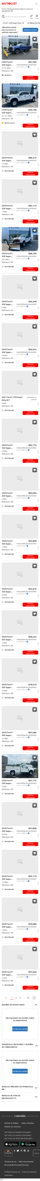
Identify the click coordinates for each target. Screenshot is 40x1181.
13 (28, 997)
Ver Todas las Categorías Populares (18, 1138)
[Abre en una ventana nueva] (11, 1144)
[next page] (34, 998)
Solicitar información (30, 78)
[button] (31, 16)
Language (8, 1153)
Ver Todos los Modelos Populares (18, 1135)
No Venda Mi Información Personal (16, 1165)
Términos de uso (10, 1161)
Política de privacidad (26, 1161)
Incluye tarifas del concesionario (26, 64)
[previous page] (6, 998)
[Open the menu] (36, 4)
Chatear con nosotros (12, 1126)
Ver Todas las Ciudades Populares (18, 1132)
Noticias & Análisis (11, 1123)
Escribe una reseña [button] (20, 1029)
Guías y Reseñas (27, 1123)
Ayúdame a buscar (30, 30)
